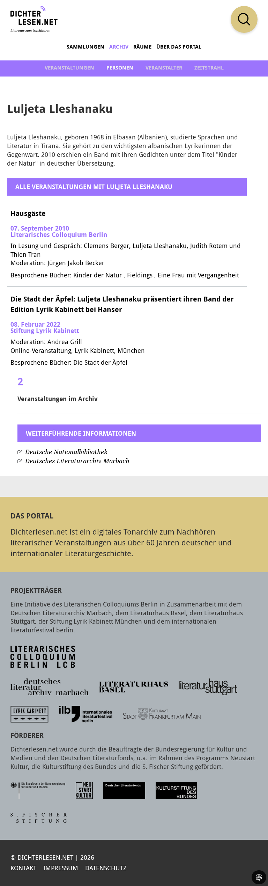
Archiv (118, 46)
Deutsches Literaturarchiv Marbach (77, 461)
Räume (142, 46)
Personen (119, 67)
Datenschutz (106, 868)
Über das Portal (178, 46)
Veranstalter (164, 67)
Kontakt (23, 868)
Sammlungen (85, 46)
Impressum (60, 868)
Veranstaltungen (69, 67)
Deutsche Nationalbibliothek (66, 452)
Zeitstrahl (209, 67)
